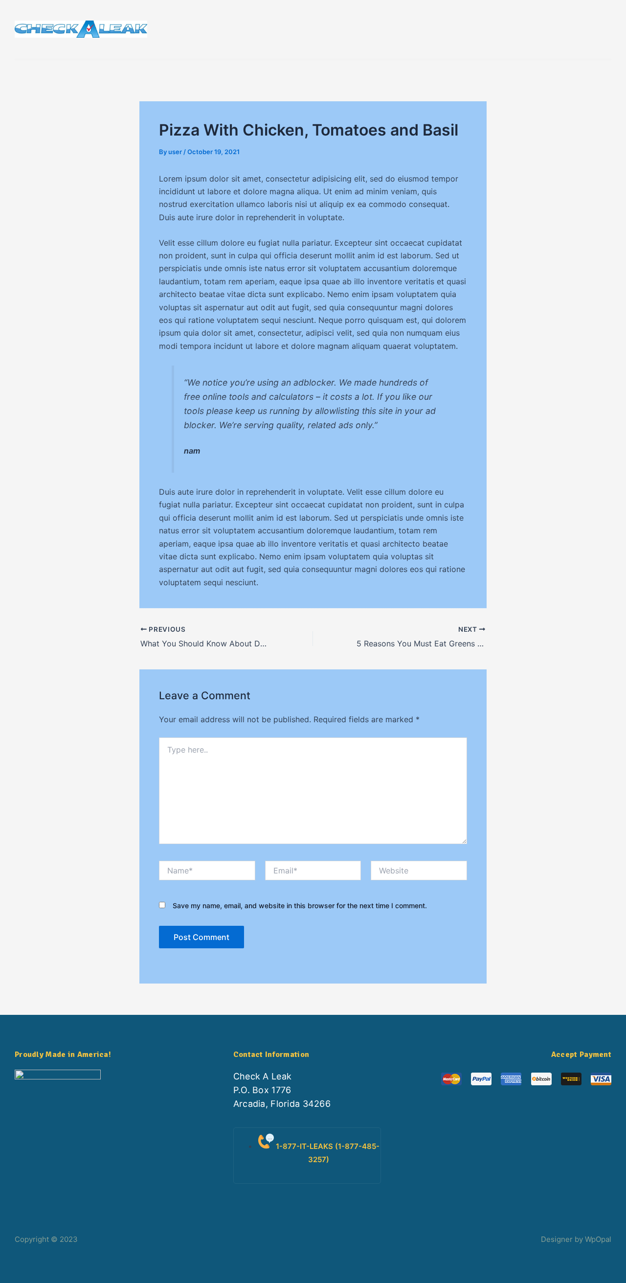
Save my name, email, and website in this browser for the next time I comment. (300, 905)
